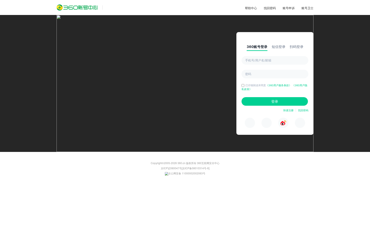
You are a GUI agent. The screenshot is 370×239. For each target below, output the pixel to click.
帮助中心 (251, 8)
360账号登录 (257, 47)
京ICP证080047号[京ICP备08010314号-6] (185, 168)
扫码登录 (296, 47)
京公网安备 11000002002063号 (186, 173)
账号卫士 (307, 8)
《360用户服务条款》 (279, 85)
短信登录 (278, 47)
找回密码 (270, 8)
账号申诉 (289, 8)
